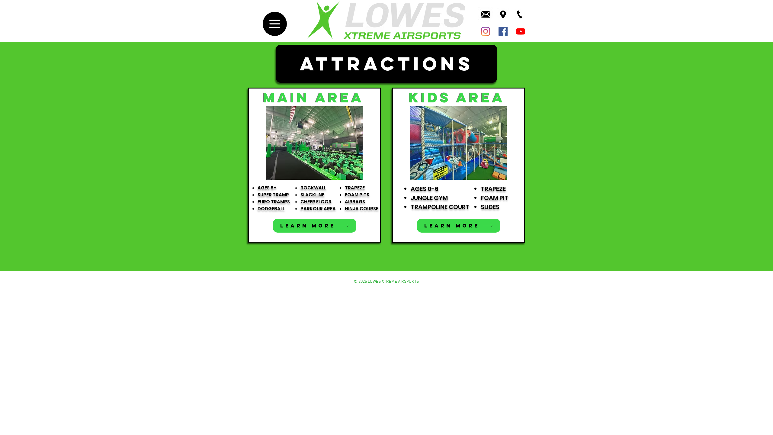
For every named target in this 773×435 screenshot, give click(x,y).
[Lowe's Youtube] (520, 31)
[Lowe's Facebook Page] (503, 31)
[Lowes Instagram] (485, 31)
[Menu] (275, 24)
